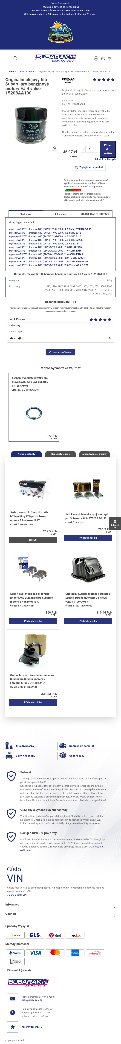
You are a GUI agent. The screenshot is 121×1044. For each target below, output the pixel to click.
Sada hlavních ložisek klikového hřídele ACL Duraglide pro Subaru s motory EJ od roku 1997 (31, 597)
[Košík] (103, 58)
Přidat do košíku (108, 149)
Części (21, 71)
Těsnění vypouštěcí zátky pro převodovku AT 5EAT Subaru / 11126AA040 (30, 381)
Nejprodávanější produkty (94, 454)
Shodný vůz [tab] (26, 214)
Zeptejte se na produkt (89, 167)
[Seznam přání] (109, 58)
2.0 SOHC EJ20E (74, 240)
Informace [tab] (60, 214)
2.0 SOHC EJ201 (74, 254)
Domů (11, 71)
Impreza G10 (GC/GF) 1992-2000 (46, 229)
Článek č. (16, 390)
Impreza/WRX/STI (18, 229)
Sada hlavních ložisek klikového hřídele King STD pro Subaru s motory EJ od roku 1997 (29, 516)
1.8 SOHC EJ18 (73, 236)
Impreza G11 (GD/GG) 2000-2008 (46, 247)
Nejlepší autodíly (26, 454)
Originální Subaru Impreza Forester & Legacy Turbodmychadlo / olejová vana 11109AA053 (87, 597)
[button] (18, 58)
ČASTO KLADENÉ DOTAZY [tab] (95, 214)
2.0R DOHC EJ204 (75, 258)
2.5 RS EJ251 (72, 243)
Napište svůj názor (60, 352)
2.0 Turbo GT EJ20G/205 (78, 229)
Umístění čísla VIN (17, 895)
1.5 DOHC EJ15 (73, 247)
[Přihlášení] (96, 58)
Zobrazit (33, 539)
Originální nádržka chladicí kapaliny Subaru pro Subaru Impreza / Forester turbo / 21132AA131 (32, 678)
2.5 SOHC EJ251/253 (76, 261)
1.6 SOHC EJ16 (73, 232)
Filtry (31, 71)
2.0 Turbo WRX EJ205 (77, 265)
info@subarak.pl (31, 1000)
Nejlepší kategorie (60, 454)
